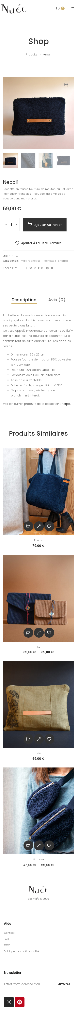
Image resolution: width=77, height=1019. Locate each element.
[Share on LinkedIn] (34, 268)
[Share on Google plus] (42, 268)
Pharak (38, 540)
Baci (38, 753)
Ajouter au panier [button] (28, 526)
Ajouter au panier (48, 224)
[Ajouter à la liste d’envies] (49, 526)
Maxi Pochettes (31, 261)
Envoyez (64, 984)
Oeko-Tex (48, 370)
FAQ (6, 939)
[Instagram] (9, 1002)
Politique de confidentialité (21, 951)
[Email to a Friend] (51, 268)
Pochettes (49, 261)
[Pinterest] (19, 1002)
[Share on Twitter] (30, 268)
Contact (9, 933)
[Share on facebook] (26, 268)
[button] (60, 8)
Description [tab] (24, 300)
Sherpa (63, 261)
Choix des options (28, 633)
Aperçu (39, 526)
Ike (38, 647)
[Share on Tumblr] (38, 268)
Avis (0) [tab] (57, 300)
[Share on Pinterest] (47, 268)
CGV (7, 945)
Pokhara (38, 859)
